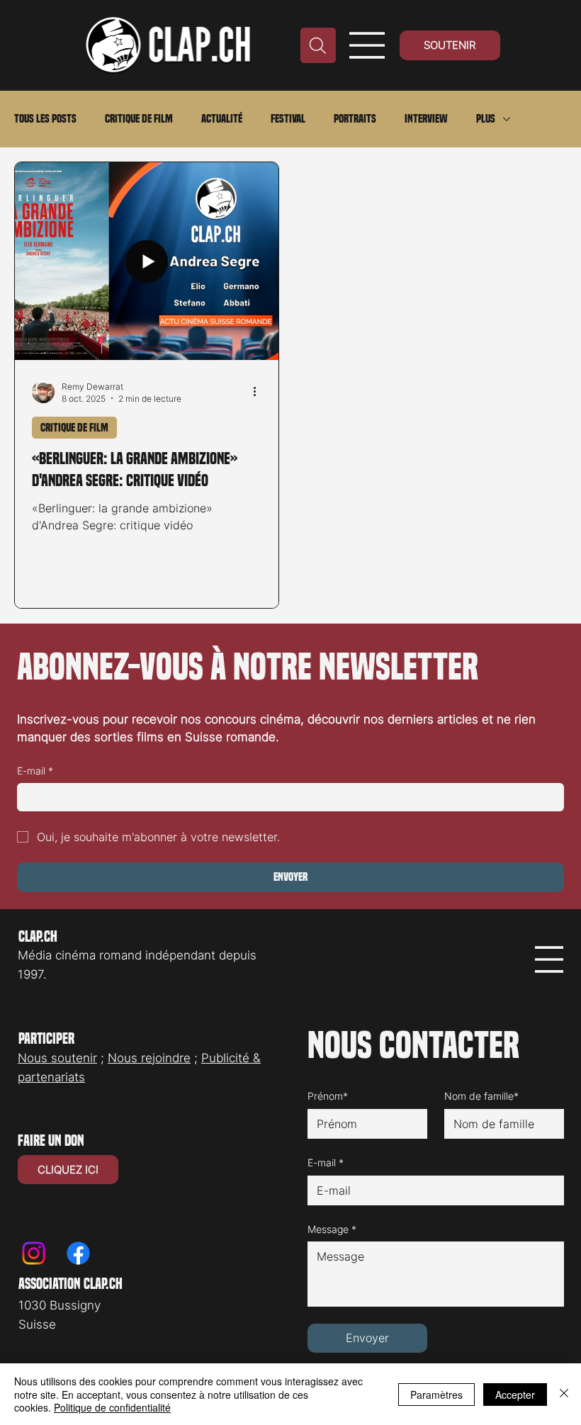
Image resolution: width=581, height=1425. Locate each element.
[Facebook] (78, 1253)
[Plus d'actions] (259, 391)
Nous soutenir (57, 1058)
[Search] (318, 45)
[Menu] (367, 45)
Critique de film (139, 118)
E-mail (35, 771)
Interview (426, 118)
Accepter (515, 1394)
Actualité (221, 118)
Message (332, 1229)
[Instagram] (33, 1253)
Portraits (355, 118)
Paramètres (436, 1394)
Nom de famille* (481, 1096)
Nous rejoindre (149, 1058)
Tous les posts (45, 118)
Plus (485, 118)
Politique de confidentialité (112, 1407)
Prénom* (328, 1096)
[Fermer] (563, 1394)
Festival (288, 118)
